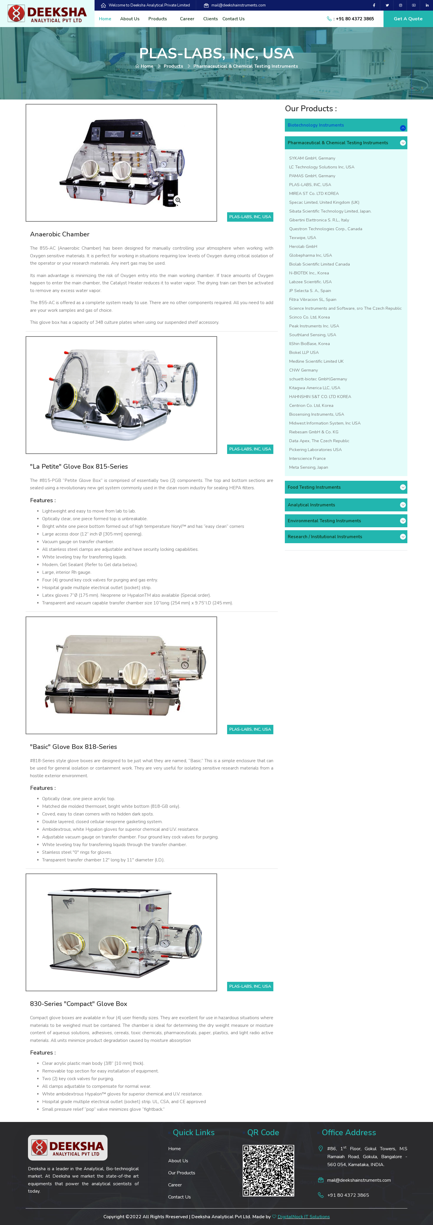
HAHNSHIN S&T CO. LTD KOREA (320, 397)
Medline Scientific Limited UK (316, 361)
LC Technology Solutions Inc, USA (321, 167)
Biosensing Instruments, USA (316, 414)
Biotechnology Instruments (316, 125)
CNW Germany (303, 370)
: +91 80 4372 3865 (353, 19)
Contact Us (233, 19)
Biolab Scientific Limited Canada (319, 264)
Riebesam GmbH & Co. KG (313, 432)
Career (187, 19)
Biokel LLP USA (304, 352)
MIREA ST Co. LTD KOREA (314, 193)
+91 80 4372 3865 (348, 1195)
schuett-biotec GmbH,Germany (318, 379)
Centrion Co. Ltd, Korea (311, 405)
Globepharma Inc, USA (310, 255)
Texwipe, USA (302, 238)
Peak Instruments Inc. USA (314, 326)
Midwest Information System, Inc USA (325, 423)
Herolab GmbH (303, 246)
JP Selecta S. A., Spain (310, 291)
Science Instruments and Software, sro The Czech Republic (345, 308)
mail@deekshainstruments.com (238, 5)
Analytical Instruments (311, 505)
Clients (210, 19)
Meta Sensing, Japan (308, 467)
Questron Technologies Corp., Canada (325, 229)
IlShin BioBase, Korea (309, 344)
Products (157, 19)
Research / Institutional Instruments (325, 537)
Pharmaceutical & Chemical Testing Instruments (338, 143)
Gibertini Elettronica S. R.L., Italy (319, 220)
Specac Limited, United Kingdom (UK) (324, 202)
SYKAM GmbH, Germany (312, 158)
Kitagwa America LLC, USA (314, 388)
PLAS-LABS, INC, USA (310, 185)
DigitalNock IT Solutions (304, 1217)
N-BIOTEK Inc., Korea (309, 273)
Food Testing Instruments (314, 487)
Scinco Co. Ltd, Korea (309, 317)
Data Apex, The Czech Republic (319, 441)
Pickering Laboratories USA (315, 449)
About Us (130, 19)
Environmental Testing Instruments (324, 521)
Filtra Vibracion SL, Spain (312, 299)
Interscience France (307, 458)
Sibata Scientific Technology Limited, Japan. (330, 211)
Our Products (181, 1173)
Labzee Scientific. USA (310, 282)
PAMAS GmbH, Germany (312, 176)
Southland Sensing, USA (312, 335)
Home (105, 19)
